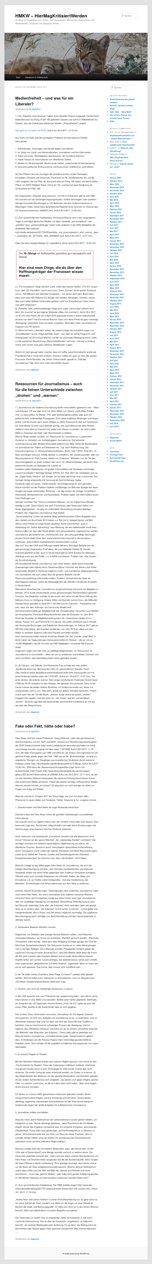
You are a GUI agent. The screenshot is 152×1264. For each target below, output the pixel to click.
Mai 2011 (114, 398)
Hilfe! (112, 121)
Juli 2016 (114, 253)
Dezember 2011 (117, 382)
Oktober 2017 (116, 221)
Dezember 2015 (117, 269)
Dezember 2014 (117, 294)
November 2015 (117, 272)
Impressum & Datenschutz (36, 77)
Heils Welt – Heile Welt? (121, 111)
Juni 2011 (114, 395)
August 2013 (115, 332)
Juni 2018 (114, 196)
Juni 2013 (114, 338)
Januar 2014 (115, 319)
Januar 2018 (115, 212)
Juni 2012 (114, 363)
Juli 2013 (114, 335)
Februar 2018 (116, 209)
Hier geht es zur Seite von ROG (30, 130)
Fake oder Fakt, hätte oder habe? (45, 726)
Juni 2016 (114, 256)
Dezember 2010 (117, 410)
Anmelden (114, 451)
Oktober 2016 (116, 250)
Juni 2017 (114, 228)
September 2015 (117, 278)
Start (18, 77)
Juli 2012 (114, 360)
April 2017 (114, 234)
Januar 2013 (115, 347)
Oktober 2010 (116, 417)
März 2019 (114, 184)
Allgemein (35, 369)
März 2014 (114, 316)
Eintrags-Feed (116, 454)
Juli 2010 (114, 423)
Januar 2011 (115, 407)
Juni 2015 (114, 281)
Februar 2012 (116, 376)
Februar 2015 (116, 291)
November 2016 (117, 247)
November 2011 (117, 385)
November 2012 (117, 354)
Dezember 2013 (117, 322)
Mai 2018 (114, 199)
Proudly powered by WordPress (76, 1253)
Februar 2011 (116, 404)
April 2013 (114, 344)
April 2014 (114, 313)
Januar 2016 (115, 266)
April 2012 (114, 369)
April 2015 (114, 284)
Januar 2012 (115, 379)
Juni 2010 (114, 426)
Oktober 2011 (116, 388)
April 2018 (114, 202)
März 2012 (114, 373)
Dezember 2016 (117, 243)
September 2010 (117, 420)
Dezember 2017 (117, 215)
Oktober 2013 (116, 328)
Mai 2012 (114, 366)
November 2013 (117, 325)
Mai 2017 (114, 231)
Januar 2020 (115, 177)
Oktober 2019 (116, 180)
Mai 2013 (114, 341)
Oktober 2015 (116, 275)
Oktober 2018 (116, 193)
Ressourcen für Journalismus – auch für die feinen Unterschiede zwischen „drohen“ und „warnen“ (49, 389)
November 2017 (117, 218)
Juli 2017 (114, 225)
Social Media (116, 440)
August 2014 (115, 303)
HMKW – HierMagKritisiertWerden (51, 15)
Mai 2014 (114, 310)
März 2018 (114, 206)
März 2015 (114, 288)
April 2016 (114, 262)
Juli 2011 (114, 391)
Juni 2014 (114, 306)
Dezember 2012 (117, 350)
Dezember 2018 (117, 187)
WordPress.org (117, 461)
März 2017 (114, 237)
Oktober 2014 (116, 300)
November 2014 (117, 297)
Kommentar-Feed (118, 457)
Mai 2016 (114, 259)
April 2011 (114, 401)
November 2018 (117, 190)
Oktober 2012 (116, 357)
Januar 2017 (115, 240)
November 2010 (117, 413)
